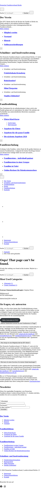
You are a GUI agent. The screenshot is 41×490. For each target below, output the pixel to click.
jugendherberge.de (6, 335)
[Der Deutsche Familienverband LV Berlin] (19, 206)
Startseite (7, 252)
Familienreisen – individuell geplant (18, 158)
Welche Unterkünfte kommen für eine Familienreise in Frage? (18, 323)
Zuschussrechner (34, 381)
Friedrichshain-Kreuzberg (14, 73)
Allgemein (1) (8, 283)
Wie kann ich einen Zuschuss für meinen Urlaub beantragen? (18, 362)
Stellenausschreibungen (13, 44)
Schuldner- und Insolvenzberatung (15, 183)
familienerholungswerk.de (23, 335)
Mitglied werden (10, 32)
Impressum (7, 240)
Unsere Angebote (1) (10, 285)
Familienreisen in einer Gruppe (16, 162)
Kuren (6, 186)
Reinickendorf (10, 81)
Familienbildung (9, 184)
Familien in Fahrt (11, 166)
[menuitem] (22, 181)
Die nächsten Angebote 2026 (15, 137)
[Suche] (19, 237)
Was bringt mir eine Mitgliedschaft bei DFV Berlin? (15, 342)
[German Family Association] (19, 222)
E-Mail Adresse (5, 407)
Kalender (7, 190)
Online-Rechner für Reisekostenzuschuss (20, 170)
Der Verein (7, 181)
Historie (7, 40)
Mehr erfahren (4, 29)
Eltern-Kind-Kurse (11, 119)
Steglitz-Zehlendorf (12, 96)
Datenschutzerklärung (11, 242)
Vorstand (7, 36)
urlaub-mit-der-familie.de (27, 334)
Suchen (26, 13)
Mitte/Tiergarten (10, 88)
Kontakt (6, 244)
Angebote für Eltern (12, 129)
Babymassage (12, 125)
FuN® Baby (12, 123)
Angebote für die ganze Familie (16, 133)
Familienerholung (9, 188)
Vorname (3, 403)
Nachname (3, 405)
